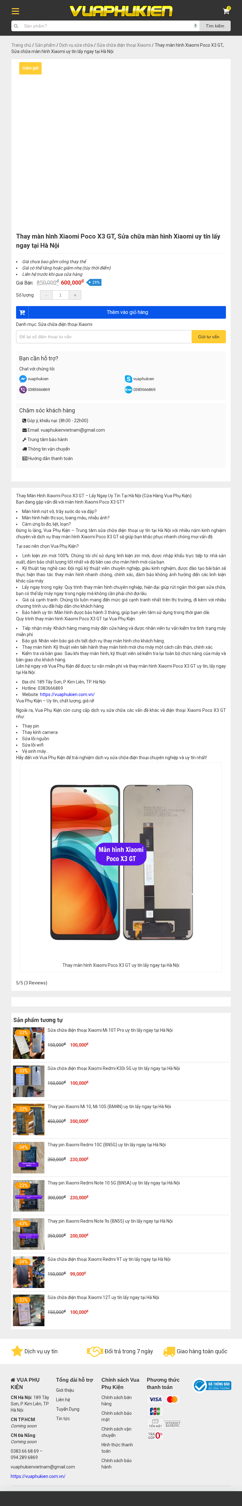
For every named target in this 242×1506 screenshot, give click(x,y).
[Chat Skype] (128, 381)
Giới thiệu (65, 1390)
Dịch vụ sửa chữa (76, 45)
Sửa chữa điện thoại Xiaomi (124, 45)
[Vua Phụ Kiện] (121, 11)
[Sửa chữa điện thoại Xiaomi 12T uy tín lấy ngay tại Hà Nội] (28, 1324)
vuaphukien (38, 378)
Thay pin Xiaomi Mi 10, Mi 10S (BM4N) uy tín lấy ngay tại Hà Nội (109, 1106)
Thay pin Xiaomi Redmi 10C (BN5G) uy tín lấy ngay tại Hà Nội (107, 1144)
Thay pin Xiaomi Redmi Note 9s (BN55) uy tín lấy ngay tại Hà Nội (110, 1221)
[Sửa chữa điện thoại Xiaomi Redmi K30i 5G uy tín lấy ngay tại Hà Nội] (28, 1095)
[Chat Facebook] (23, 381)
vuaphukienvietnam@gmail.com (73, 430)
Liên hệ (63, 1399)
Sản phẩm (45, 45)
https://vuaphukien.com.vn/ (67, 694)
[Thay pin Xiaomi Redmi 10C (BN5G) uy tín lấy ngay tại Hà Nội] (28, 1171)
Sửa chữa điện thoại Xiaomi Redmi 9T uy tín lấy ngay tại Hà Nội (109, 1259)
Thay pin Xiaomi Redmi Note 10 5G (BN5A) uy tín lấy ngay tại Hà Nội (114, 1182)
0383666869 (39, 389)
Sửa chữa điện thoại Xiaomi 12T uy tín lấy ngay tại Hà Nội (103, 1297)
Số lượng (25, 295)
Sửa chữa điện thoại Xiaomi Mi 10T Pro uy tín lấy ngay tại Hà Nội (110, 1030)
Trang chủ (21, 45)
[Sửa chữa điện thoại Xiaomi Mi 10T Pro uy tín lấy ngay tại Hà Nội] (28, 1057)
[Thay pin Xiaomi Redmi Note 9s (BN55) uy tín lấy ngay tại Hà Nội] (28, 1248)
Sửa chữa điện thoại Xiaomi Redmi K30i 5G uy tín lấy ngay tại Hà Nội (114, 1068)
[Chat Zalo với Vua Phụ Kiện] (128, 392)
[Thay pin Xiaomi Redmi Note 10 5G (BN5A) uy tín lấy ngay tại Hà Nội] (28, 1210)
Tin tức (63, 1418)
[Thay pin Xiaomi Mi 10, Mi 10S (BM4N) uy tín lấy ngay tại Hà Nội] (28, 1133)
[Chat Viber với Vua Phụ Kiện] (23, 392)
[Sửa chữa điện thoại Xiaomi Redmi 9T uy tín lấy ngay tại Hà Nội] (28, 1286)
